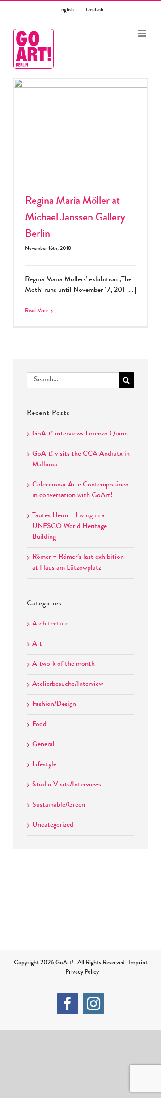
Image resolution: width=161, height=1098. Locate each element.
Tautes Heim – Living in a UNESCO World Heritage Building (69, 526)
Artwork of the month (63, 664)
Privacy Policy (82, 972)
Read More (36, 311)
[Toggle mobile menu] (143, 33)
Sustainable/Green (58, 805)
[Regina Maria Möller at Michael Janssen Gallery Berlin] (80, 129)
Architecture (50, 624)
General (43, 744)
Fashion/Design (54, 704)
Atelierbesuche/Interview (67, 684)
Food (39, 724)
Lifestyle (44, 765)
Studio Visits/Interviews (66, 785)
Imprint (138, 963)
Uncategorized (52, 825)
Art (37, 644)
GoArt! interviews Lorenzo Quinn (80, 434)
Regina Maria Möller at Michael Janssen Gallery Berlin (80, 114)
